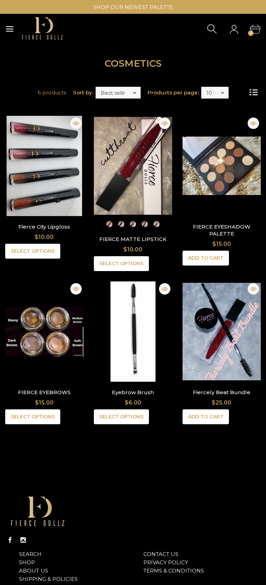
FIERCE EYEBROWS (44, 392)
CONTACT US (160, 554)
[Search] (212, 29)
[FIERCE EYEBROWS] (44, 331)
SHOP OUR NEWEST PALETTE (133, 7)
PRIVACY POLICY (165, 562)
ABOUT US (33, 570)
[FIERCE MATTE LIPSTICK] (133, 166)
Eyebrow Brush (133, 392)
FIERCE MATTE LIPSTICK (133, 239)
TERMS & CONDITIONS (173, 570)
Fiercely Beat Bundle (221, 392)
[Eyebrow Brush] (133, 331)
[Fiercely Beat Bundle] (222, 331)
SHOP (27, 562)
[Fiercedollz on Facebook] (10, 540)
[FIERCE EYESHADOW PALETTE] (222, 166)
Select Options (33, 251)
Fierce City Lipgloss (44, 226)
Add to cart (205, 258)
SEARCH (30, 554)
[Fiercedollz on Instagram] (23, 540)
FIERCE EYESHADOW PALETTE (221, 230)
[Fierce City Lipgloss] (44, 166)
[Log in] (234, 29)
